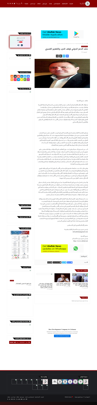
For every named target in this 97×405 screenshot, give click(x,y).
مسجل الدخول (79, 300)
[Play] (22, 45)
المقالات (38, 4)
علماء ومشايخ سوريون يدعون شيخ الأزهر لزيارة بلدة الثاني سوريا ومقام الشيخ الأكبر (80, 285)
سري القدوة (83, 256)
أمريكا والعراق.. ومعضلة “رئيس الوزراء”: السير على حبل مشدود (63, 284)
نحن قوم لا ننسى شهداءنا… (23, 283)
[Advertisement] (48, 18)
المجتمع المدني (57, 4)
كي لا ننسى (32, 4)
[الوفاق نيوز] (84, 3)
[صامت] (15, 342)
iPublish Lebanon (68, 397)
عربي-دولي (44, 4)
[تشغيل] (29, 342)
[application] (20, 342)
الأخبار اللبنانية (65, 4)
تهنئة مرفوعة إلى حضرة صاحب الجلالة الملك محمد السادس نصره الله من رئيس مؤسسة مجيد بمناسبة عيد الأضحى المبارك (45, 286)
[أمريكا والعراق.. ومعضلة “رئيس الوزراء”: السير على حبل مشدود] (62, 277)
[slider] (12, 342)
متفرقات (26, 4)
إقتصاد (50, 4)
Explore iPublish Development (62, 336)
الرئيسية (71, 4)
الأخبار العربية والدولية (79, 43)
